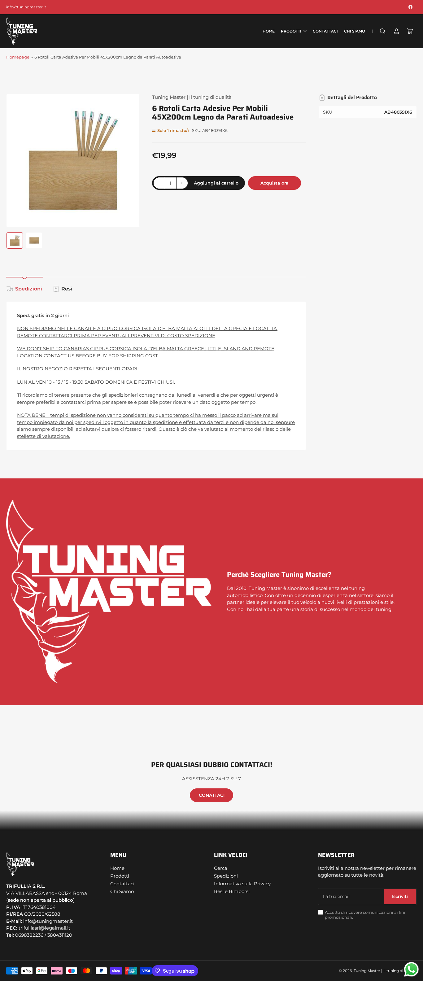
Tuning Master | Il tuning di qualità (192, 97)
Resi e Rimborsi (232, 891)
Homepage (17, 56)
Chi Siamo (354, 31)
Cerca (220, 868)
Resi (66, 289)
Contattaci (325, 31)
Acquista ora (274, 183)
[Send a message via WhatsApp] (411, 969)
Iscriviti (400, 896)
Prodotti (291, 31)
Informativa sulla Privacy (242, 884)
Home (269, 31)
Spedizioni (28, 289)
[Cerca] (383, 31)
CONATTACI (212, 795)
